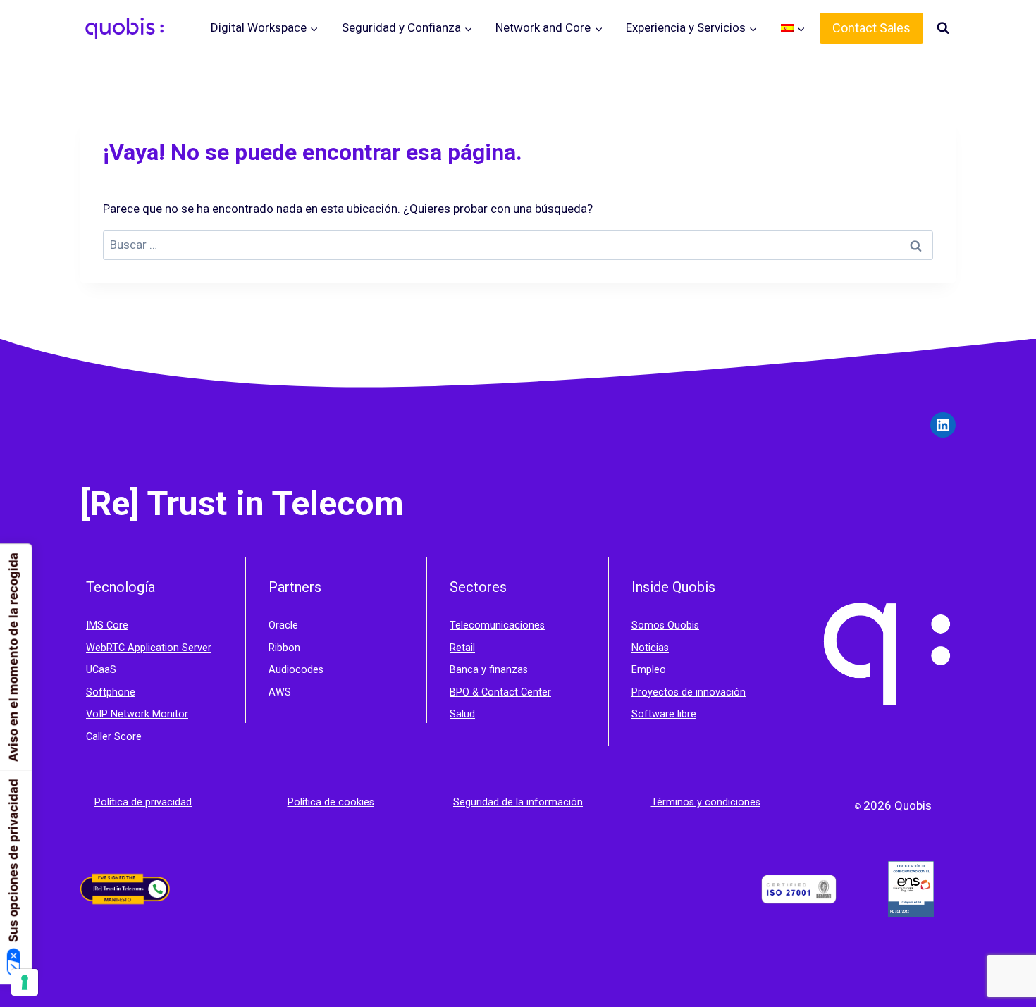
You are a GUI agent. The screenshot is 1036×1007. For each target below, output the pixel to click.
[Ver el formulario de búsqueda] (943, 28)
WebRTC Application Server (148, 648)
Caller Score (114, 737)
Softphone (110, 692)
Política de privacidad (143, 802)
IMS (96, 625)
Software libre (663, 714)
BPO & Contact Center (500, 692)
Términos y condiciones (705, 802)
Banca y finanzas (489, 670)
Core (117, 625)
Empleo (648, 670)
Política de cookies (331, 802)
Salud (462, 714)
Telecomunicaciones (497, 625)
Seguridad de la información (518, 802)
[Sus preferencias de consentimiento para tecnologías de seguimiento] (24, 982)
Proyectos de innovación (688, 692)
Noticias (650, 648)
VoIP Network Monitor (137, 714)
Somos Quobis (665, 625)
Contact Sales (871, 27)
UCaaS (101, 670)
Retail (462, 648)
